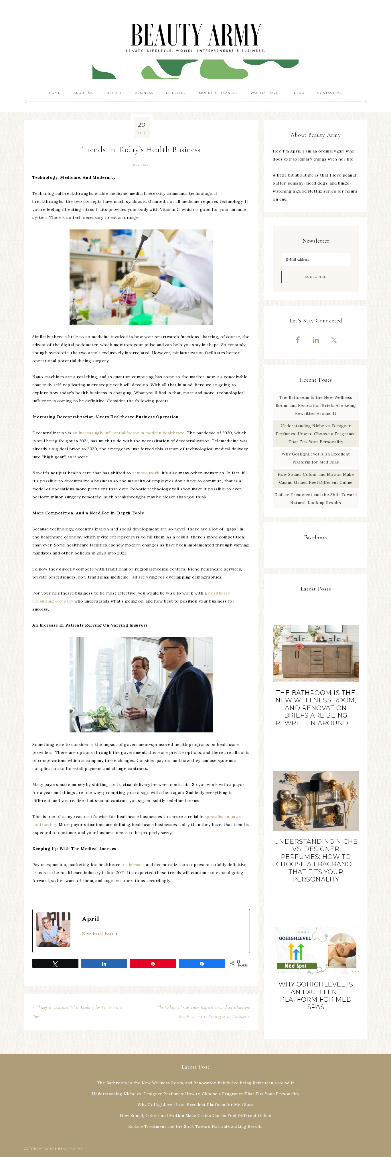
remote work (145, 473)
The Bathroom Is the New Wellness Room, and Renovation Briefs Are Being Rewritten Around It (316, 405)
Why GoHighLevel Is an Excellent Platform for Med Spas (316, 995)
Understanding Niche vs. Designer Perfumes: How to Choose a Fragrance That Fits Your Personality (316, 433)
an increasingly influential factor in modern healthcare (129, 432)
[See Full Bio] (116, 933)
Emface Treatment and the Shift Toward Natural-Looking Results (195, 1126)
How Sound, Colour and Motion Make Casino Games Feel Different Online (195, 1115)
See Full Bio (97, 933)
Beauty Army (195, 43)
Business (140, 165)
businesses (133, 864)
